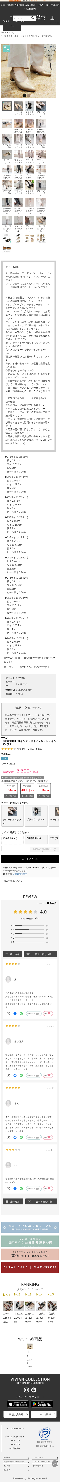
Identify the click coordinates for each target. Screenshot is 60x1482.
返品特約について (13, 880)
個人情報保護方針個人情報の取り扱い (45, 1444)
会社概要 (7, 1457)
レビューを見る (35, 749)
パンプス (13, 33)
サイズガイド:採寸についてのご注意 (25, 667)
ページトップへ (54, 1463)
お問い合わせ (38, 1466)
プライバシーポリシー (41, 1462)
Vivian (21, 678)
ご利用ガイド (38, 1457)
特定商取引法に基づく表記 (14, 1462)
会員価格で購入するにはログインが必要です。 (25, 781)
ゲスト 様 (54, 22)
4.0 (43, 912)
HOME (3, 33)
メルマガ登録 (44, 1414)
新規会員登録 (16, 1414)
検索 (33, 18)
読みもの (7, 1470)
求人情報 (7, 1466)
